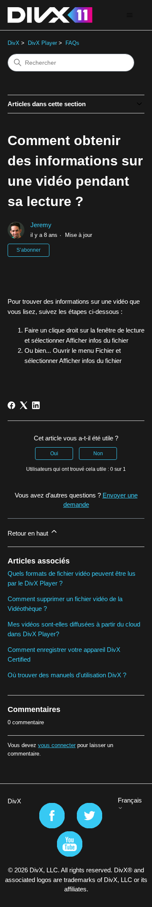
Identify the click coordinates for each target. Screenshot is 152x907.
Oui (54, 453)
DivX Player (42, 43)
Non (98, 453)
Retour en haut (29, 533)
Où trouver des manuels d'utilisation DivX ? (67, 675)
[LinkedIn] (36, 405)
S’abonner (28, 250)
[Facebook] (11, 405)
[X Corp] (23, 405)
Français (130, 800)
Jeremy (41, 224)
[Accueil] (50, 15)
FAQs (72, 43)
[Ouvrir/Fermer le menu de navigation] (129, 15)
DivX (13, 43)
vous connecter (57, 745)
